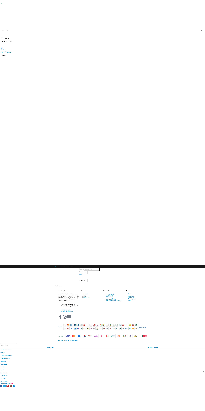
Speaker (2, 370)
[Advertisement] (102, 399)
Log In (4, 378)
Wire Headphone (5, 358)
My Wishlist (3, 375)
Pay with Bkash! (6, 383)
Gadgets (2, 352)
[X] (4, 386)
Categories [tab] (50, 347)
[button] (80, 274)
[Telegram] (14, 386)
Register (5, 381)
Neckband (3, 361)
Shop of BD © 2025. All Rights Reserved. (68, 340)
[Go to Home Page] (55, 266)
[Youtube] (7, 386)
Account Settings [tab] (153, 347)
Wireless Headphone (6, 355)
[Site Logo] (33, 15)
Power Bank (3, 364)
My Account (3, 372)
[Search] (202, 30)
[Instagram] (65, 317)
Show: (81, 272)
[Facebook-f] (60, 317)
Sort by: (81, 269)
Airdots (2, 367)
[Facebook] (1, 386)
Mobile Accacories (5, 349)
